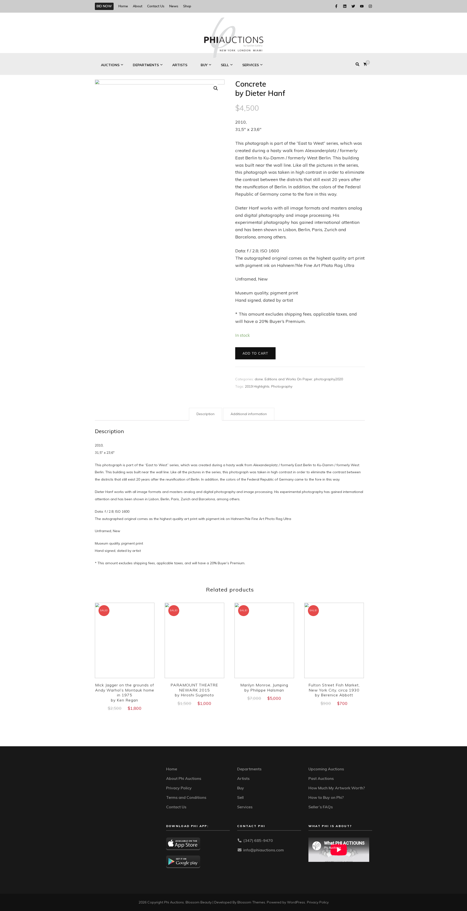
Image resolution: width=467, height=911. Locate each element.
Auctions (110, 65)
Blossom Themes (251, 902)
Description (206, 414)
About (137, 6)
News (173, 6)
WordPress (296, 902)
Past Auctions (321, 778)
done (259, 379)
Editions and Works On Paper (288, 379)
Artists (179, 65)
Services (250, 65)
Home (123, 6)
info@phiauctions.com (263, 849)
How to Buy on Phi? (326, 797)
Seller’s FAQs (320, 806)
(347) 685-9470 (258, 840)
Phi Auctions (174, 902)
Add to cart (255, 353)
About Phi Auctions (183, 778)
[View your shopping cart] (365, 64)
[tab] (205, 414)
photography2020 (328, 379)
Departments (146, 65)
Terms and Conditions (186, 797)
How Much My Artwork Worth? (336, 787)
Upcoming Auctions (326, 768)
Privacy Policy (179, 787)
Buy (204, 65)
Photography (281, 386)
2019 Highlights (257, 386)
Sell (225, 65)
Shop (187, 6)
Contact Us (155, 6)
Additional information (249, 414)
